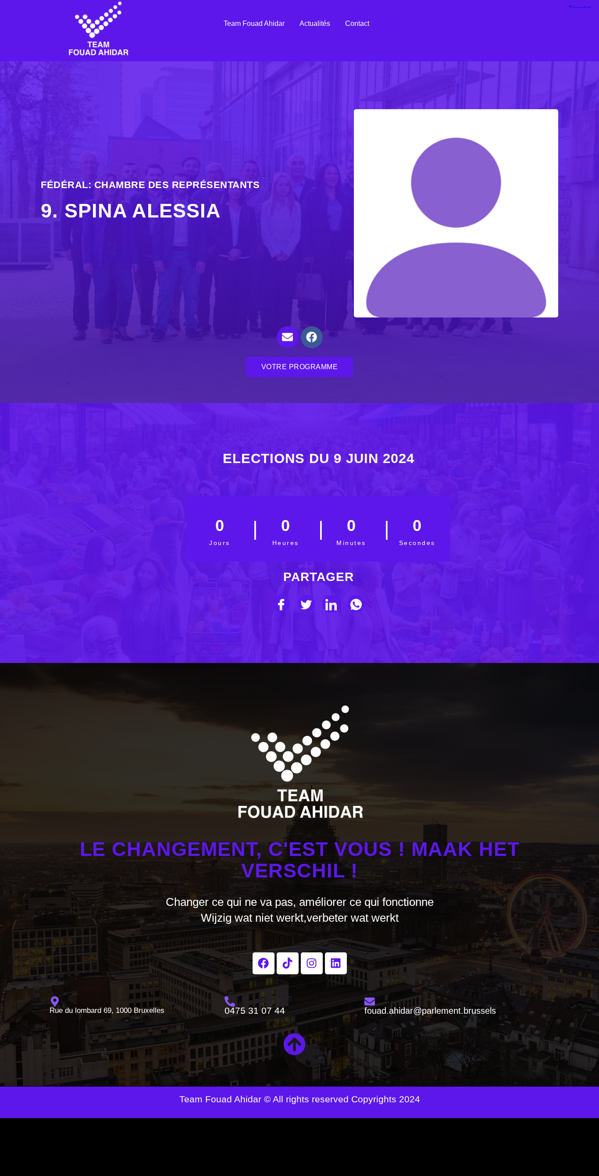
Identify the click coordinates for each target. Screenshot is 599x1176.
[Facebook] (312, 337)
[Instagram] (312, 963)
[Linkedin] (336, 963)
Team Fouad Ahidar (254, 23)
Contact (357, 23)
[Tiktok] (288, 963)
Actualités (315, 23)
